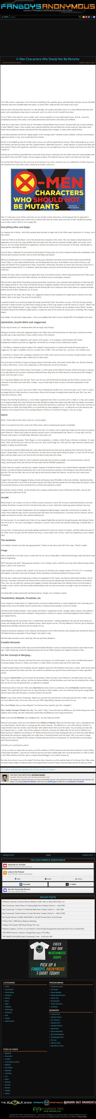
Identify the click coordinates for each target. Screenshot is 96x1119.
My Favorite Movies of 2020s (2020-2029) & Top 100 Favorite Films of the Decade (32, 917)
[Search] (80, 17)
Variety (7, 1018)
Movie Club (55, 998)
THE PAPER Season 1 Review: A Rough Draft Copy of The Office (26, 933)
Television (8, 1012)
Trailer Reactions (56, 1004)
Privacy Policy (82, 1117)
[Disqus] (48, 819)
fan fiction (34, 770)
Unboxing (54, 1007)
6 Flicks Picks (55, 1014)
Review (7, 1088)
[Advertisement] (48, 37)
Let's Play (8, 1073)
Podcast (7, 1082)
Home (48, 855)
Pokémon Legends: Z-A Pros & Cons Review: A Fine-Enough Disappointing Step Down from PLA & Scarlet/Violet (43, 929)
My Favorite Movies (57, 1034)
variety (52, 770)
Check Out (8, 1056)
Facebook (72, 781)
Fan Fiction (8, 1068)
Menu (6, 17)
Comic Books (9, 992)
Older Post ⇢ (88, 855)
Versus (7, 1093)
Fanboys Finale (56, 1017)
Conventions (9, 989)
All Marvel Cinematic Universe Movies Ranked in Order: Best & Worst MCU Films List (33, 902)
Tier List (53, 1040)
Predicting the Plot (57, 1037)
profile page (52, 781)
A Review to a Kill (57, 987)
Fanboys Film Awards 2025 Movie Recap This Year (20, 925)
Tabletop (8, 1007)
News (7, 1079)
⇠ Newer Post (7, 855)
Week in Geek (55, 1043)
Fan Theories (55, 1020)
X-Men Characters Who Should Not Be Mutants (47, 59)
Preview (7, 1085)
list (47, 770)
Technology (9, 1010)
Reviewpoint (55, 1001)
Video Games (9, 1021)
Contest (7, 1059)
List (6, 1076)
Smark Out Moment (29, 781)
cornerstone (15, 770)
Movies (7, 998)
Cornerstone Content (12, 1062)
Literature (8, 995)
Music (7, 1001)
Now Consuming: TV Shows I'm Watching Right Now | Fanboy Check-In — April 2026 (33, 909)
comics (7, 770)
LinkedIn (81, 781)
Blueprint (8, 1053)
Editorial (8, 1065)
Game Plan (54, 1029)
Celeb (7, 987)
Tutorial (7, 1091)
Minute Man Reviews (58, 995)
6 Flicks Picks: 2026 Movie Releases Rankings (19, 921)
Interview (8, 1070)
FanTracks (54, 989)
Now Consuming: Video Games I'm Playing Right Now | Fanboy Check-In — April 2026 (33, 906)
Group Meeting (56, 992)
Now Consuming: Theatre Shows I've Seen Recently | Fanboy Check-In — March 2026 (33, 913)
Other (7, 1004)
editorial (25, 770)
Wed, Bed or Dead (57, 1046)
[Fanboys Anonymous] (48, 7)
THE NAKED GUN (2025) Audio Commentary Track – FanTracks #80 (27, 937)
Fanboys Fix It (55, 1023)
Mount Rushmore (57, 1031)
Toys (6, 1015)
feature (42, 770)
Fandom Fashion (56, 1026)
